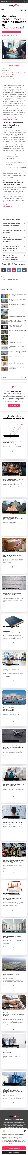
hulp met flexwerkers (9, 279)
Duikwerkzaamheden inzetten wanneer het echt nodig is (13, 479)
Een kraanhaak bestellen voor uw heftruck (12, 899)
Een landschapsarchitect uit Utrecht (12, 975)
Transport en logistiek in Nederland (11, 670)
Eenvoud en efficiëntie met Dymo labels (12, 556)
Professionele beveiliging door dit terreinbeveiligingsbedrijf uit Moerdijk (13, 747)
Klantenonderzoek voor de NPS (13, 822)
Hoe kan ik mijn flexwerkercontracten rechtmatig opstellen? (14, 257)
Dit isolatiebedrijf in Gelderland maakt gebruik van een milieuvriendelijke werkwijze (13, 862)
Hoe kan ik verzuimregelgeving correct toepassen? (14, 239)
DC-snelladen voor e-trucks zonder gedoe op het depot (17, 300)
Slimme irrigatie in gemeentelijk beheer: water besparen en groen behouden (16, 337)
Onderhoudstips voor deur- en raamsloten (16, 357)
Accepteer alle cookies (14, 1148)
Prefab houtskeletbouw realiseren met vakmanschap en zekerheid (17, 315)
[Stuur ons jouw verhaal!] (14, 386)
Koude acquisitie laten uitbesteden (10, 1051)
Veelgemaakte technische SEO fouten (16, 347)
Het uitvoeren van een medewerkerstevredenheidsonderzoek (13, 1014)
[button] (25, 1131)
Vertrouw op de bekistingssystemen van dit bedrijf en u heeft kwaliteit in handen (12, 1091)
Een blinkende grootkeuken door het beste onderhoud (14, 784)
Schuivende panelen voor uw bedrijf (12, 937)
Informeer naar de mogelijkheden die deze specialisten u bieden (14, 73)
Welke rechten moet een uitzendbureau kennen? (14, 224)
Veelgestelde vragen (7, 76)
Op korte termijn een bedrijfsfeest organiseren (17, 294)
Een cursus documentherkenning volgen (12, 632)
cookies (4, 1141)
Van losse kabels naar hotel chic (16, 304)
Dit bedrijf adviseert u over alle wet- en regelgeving (12, 69)
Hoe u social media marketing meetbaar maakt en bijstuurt (16, 326)
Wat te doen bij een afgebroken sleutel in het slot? (16, 367)
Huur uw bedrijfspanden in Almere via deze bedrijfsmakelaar (12, 709)
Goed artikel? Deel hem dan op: (12, 78)
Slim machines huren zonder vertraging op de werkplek (15, 341)
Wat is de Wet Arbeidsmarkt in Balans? (14, 231)
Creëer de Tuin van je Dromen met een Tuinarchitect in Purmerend (17, 352)
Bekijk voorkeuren (14, 1152)
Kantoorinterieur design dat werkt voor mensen (17, 331)
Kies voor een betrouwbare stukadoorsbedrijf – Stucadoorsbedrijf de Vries (12, 595)
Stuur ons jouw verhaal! (14, 391)
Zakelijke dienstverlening (12, 32)
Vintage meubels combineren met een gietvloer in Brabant (17, 321)
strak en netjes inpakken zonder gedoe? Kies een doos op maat (16, 362)
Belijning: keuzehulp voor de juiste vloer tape (12, 441)
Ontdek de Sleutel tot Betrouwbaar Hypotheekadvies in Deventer (13, 518)
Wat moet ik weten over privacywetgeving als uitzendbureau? (14, 248)
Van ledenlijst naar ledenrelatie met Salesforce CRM (16, 310)
